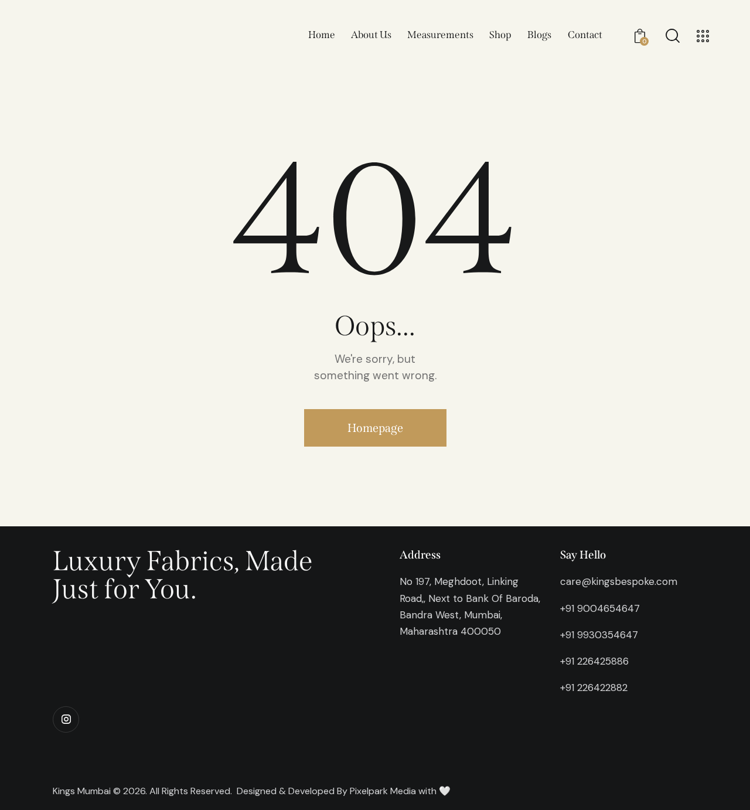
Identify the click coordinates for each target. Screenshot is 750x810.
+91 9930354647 (599, 634)
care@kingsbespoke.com (618, 581)
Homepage (375, 428)
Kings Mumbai (82, 791)
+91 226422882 (594, 687)
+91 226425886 (594, 661)
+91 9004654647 (600, 608)
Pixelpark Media (383, 791)
